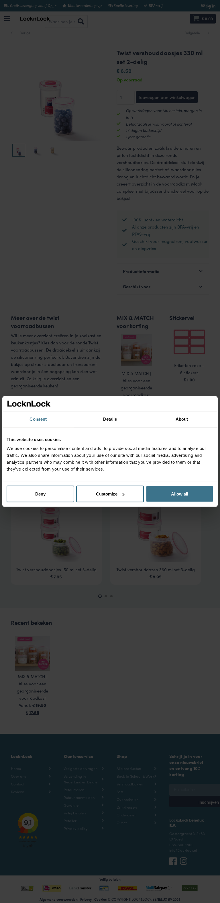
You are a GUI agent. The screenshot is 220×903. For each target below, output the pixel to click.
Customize (106, 494)
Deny (40, 494)
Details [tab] (110, 418)
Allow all (179, 494)
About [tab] (182, 418)
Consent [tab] (38, 418)
